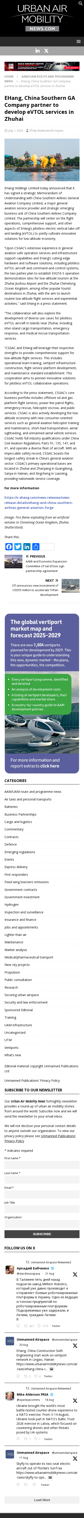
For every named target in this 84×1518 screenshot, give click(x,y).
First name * (12, 1158)
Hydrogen (11, 904)
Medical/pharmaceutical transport (28, 957)
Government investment (22, 897)
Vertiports (11, 1047)
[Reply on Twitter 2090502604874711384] (19, 1376)
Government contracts (20, 889)
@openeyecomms (28, 1400)
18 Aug (49, 1400)
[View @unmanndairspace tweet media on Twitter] (51, 1369)
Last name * (12, 1173)
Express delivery (16, 867)
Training (10, 1017)
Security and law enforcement (26, 1002)
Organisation (13, 1217)
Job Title (9, 1203)
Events (9, 859)
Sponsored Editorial (18, 1010)
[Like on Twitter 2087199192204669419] (35, 1485)
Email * (9, 1188)
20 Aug (23, 1345)
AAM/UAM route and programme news (32, 791)
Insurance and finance (20, 919)
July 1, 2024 (16, 130)
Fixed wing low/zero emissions (26, 882)
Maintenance (13, 942)
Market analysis (15, 950)
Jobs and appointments (21, 927)
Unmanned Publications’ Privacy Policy (32, 1080)
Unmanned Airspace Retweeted (51, 1262)
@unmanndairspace (65, 1340)
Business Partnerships (20, 814)
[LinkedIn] (38, 50)
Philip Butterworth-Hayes (46, 130)
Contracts (11, 837)
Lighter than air (15, 935)
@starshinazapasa (28, 1274)
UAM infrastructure (18, 1025)
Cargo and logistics (18, 822)
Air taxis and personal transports (28, 799)
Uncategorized (15, 1032)
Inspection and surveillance (23, 912)
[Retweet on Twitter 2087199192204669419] (27, 1485)
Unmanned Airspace (33, 1339)
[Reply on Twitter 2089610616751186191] (19, 1439)
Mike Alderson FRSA (32, 1394)
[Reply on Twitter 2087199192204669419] (19, 1485)
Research (11, 987)
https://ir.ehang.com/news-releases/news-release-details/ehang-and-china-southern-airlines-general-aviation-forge (38, 502)
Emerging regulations (19, 852)
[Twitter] (46, 50)
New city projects (17, 964)
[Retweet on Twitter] (27, 1262)
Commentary (14, 829)
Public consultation (18, 980)
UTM (8, 1040)
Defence (10, 844)
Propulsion (12, 972)
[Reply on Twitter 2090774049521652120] (19, 1326)
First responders (16, 874)
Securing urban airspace (21, 995)
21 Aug (49, 1274)
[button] (80, 4)
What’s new (12, 1055)
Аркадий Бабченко (33, 1268)
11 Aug (23, 1458)
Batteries (11, 807)
